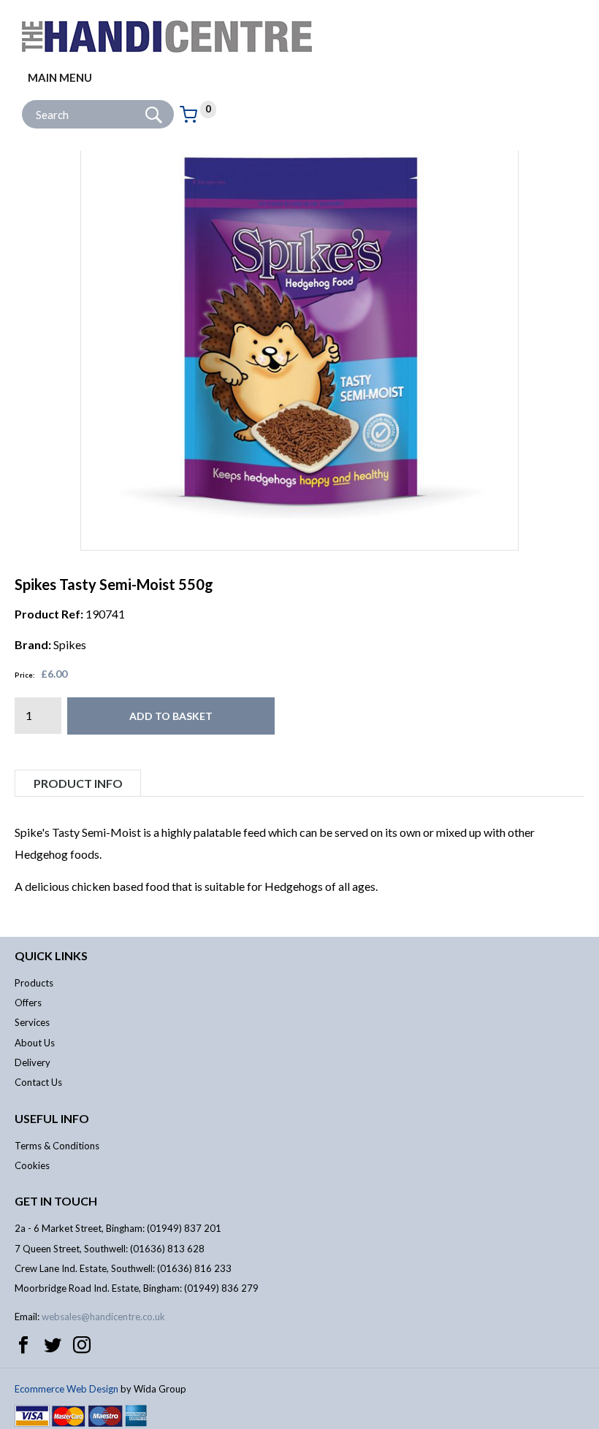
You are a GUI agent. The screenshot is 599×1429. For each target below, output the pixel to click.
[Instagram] (82, 1345)
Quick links (51, 955)
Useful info (52, 1118)
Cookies (32, 1165)
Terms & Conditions (57, 1146)
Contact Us (38, 1082)
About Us (35, 1043)
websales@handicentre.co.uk (103, 1316)
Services (32, 1022)
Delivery (32, 1062)
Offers (28, 1002)
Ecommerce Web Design (66, 1389)
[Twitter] (52, 1345)
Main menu (60, 77)
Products (34, 983)
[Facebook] (23, 1345)
